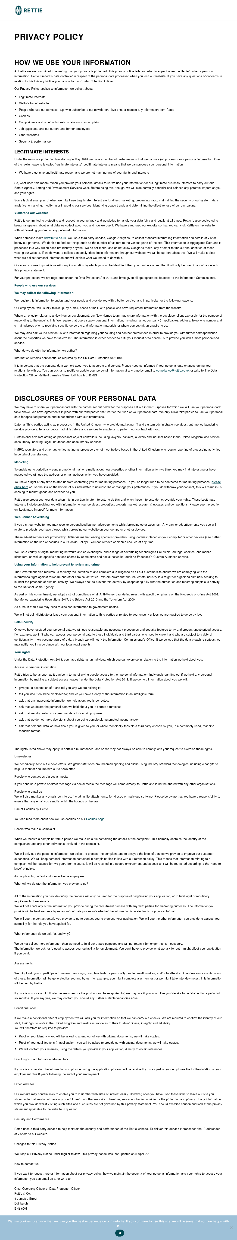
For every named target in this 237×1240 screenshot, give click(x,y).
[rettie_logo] (28, 10)
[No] (231, 1227)
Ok (120, 1233)
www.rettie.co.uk (55, 237)
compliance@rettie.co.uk (173, 370)
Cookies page (95, 819)
